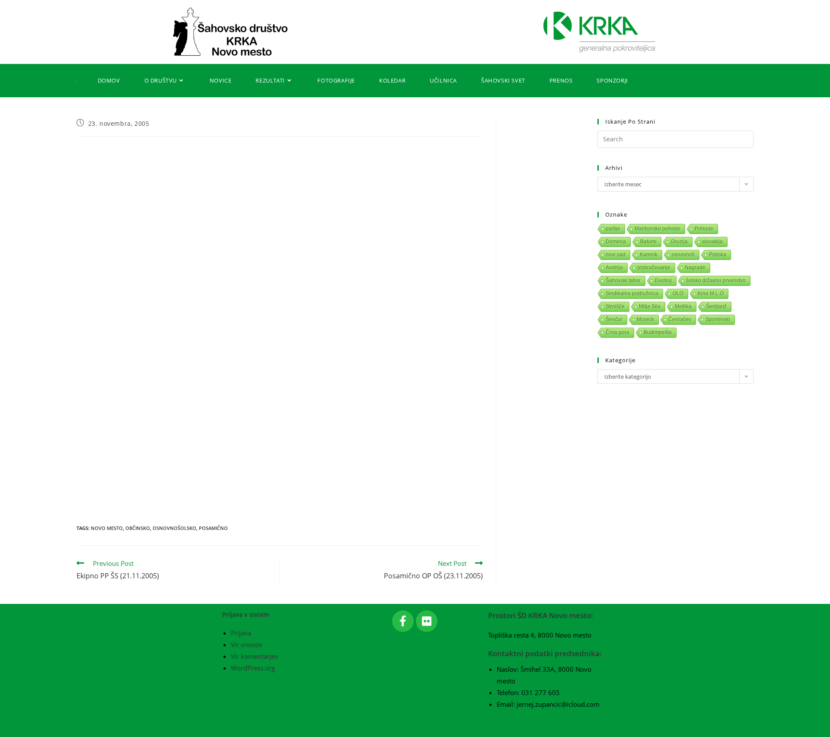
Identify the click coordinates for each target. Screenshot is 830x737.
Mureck (645, 319)
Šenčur (614, 319)
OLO (678, 293)
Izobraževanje (653, 268)
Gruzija (679, 242)
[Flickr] (426, 621)
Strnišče (615, 306)
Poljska (717, 255)
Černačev (679, 319)
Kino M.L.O (711, 293)
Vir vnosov (246, 644)
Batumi (648, 242)
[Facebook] (403, 621)
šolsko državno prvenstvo (716, 281)
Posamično (213, 528)
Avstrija (614, 268)
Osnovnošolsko (174, 528)
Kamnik (649, 255)
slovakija (712, 242)
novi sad (616, 255)
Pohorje (704, 229)
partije (613, 229)
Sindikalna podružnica (632, 293)
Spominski (718, 319)
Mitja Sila (650, 306)
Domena (616, 242)
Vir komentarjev (254, 656)
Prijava (241, 633)
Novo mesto (107, 528)
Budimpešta (658, 332)
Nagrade (695, 268)
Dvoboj (663, 281)
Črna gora (617, 332)
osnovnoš (683, 255)
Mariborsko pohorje (657, 229)
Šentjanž (716, 306)
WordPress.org (253, 668)
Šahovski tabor (623, 281)
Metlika (683, 306)
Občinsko (137, 528)
